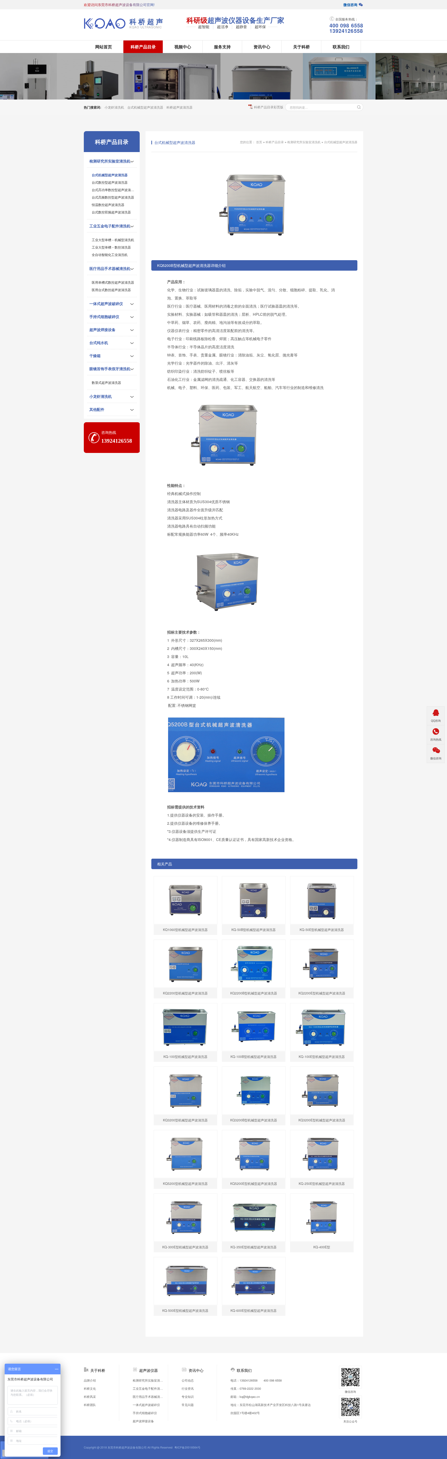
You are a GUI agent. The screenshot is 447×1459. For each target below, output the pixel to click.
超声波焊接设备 (102, 329)
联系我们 (341, 47)
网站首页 (103, 47)
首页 (259, 142)
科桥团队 (90, 1405)
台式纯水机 (98, 342)
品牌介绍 (90, 1380)
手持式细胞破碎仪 (104, 316)
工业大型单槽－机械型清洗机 (113, 239)
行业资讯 (188, 1388)
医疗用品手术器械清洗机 (109, 268)
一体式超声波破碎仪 (106, 303)
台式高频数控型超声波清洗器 (113, 197)
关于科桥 (301, 47)
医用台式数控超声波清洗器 (111, 289)
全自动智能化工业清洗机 (110, 254)
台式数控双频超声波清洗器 (111, 212)
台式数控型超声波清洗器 (110, 182)
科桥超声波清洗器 (179, 107)
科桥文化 (90, 1388)
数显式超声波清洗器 (106, 382)
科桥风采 (90, 1396)
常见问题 (188, 1405)
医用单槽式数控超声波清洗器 (113, 282)
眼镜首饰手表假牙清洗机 (109, 368)
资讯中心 (262, 47)
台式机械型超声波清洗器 (145, 107)
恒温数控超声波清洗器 (108, 204)
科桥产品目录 (143, 47)
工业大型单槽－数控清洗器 (111, 247)
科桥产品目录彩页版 (268, 107)
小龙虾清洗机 (114, 107)
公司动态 (188, 1380)
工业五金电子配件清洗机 (109, 226)
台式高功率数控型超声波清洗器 (114, 189)
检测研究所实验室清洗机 (109, 161)
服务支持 (222, 47)
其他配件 (96, 409)
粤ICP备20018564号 (187, 1447)
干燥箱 (95, 355)
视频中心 (182, 47)
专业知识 (188, 1396)
